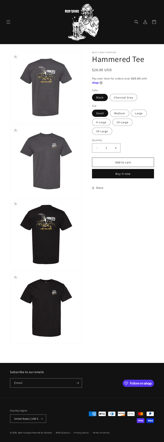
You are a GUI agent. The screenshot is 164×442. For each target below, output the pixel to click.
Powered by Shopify (41, 432)
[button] (8, 22)
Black (100, 97)
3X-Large (102, 131)
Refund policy (63, 432)
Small (100, 113)
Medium (119, 113)
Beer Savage (24, 432)
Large (139, 113)
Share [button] (99, 188)
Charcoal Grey (123, 97)
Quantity (97, 140)
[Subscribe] (77, 383)
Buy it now (123, 174)
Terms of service (101, 432)
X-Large (101, 122)
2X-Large (122, 122)
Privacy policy (81, 432)
